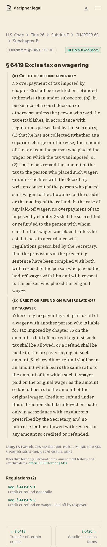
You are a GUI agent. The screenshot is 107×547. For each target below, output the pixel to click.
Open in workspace (85, 50)
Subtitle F (60, 35)
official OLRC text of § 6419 (47, 463)
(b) (15, 300)
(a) (15, 76)
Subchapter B (25, 41)
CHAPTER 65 (87, 35)
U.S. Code (15, 35)
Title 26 (37, 35)
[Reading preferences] (86, 8)
